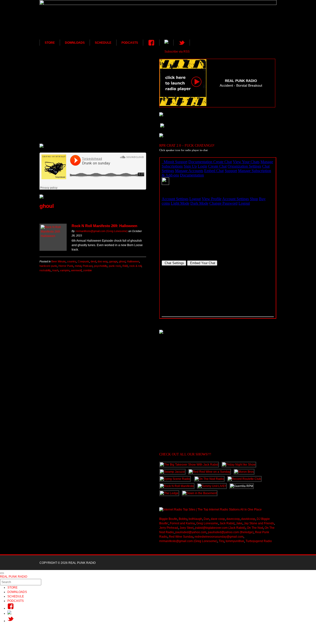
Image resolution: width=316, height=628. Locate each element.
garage (113, 261)
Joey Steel (186, 528)
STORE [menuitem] (12, 587)
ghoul (122, 261)
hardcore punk (48, 265)
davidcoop (248, 519)
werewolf (76, 270)
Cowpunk (83, 261)
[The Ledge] (93, 97)
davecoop (233, 519)
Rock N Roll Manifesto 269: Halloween (104, 226)
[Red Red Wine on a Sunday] (93, 105)
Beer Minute (58, 261)
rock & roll (135, 265)
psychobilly (100, 265)
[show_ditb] (93, 125)
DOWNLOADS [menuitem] (17, 592)
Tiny (221, 541)
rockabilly (45, 270)
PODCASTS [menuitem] (15, 601)
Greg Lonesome (207, 523)
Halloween (133, 261)
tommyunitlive (235, 541)
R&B (125, 265)
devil (93, 261)
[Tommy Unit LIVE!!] (93, 72)
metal (78, 265)
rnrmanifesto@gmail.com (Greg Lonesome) (102, 231)
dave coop (218, 519)
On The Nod (255, 528)
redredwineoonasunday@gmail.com (219, 536)
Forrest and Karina (182, 523)
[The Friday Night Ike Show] (93, 133)
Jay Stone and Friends (259, 523)
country (71, 261)
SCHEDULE (103, 42)
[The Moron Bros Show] (93, 117)
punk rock (115, 265)
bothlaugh (195, 519)
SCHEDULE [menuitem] (15, 596)
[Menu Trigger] (2, 573)
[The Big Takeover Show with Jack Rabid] (93, 101)
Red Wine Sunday (181, 536)
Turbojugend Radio (259, 541)
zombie (87, 270)
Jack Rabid (227, 523)
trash (55, 270)
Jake (239, 523)
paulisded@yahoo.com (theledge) (231, 532)
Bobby (183, 519)
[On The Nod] (93, 113)
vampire (65, 270)
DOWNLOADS (75, 42)
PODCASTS (129, 42)
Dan (206, 519)
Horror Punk (66, 265)
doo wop (103, 261)
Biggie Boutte (168, 519)
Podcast (88, 265)
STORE (50, 42)
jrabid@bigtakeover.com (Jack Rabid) (220, 528)
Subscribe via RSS (177, 51)
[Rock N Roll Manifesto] (93, 109)
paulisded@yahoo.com (190, 532)
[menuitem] (10, 608)
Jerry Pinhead (168, 528)
